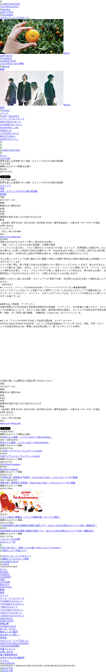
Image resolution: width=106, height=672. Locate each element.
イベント (4, 113)
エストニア (5, 185)
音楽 (2, 107)
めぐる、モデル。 (9, 629)
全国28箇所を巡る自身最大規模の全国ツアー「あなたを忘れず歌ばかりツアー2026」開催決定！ (47, 531)
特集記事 (4, 623)
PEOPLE (4, 572)
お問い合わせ (6, 652)
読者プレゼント (7, 649)
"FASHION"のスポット (11, 601)
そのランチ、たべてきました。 (15, 17)
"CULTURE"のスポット (11, 610)
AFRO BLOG (6, 55)
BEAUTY (4, 584)
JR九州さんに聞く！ (10, 635)
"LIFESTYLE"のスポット (12, 616)
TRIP (2, 579)
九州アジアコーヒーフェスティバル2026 (20, 456)
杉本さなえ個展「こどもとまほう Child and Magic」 (25, 442)
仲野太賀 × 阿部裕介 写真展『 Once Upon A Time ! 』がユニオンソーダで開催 (37, 483)
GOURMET (5, 577)
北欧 (2, 188)
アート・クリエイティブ (12, 119)
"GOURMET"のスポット (12, 604)
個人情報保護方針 (9, 654)
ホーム (3, 155)
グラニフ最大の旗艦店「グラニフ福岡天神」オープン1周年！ (30, 517)
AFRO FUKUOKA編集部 (12, 657)
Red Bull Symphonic (9, 469)
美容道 (3, 637)
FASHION (5, 574)
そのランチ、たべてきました (14, 640)
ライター (4, 660)
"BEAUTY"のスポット (11, 613)
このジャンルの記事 (10, 539)
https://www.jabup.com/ (10, 237)
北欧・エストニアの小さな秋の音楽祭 (19, 191)
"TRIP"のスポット (9, 607)
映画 (2, 69)
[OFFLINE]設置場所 (9, 646)
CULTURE (5, 158)
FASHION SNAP (8, 61)
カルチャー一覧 (7, 542)
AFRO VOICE (7, 12)
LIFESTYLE (6, 587)
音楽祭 (3, 194)
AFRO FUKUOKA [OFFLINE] (14, 643)
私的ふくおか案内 (9, 632)
